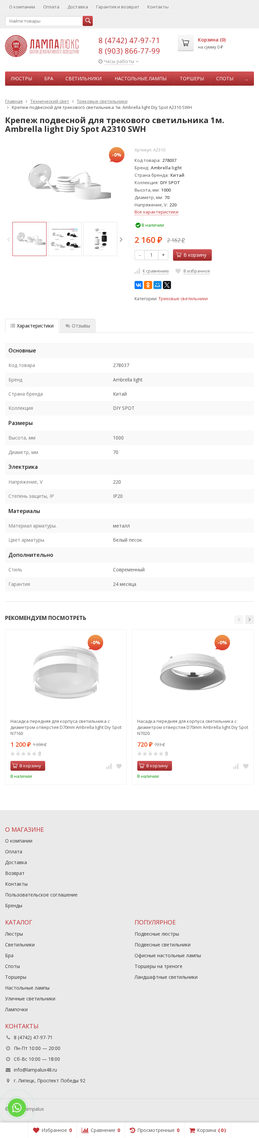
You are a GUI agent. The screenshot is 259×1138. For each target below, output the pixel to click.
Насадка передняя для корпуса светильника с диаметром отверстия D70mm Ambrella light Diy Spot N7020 (192, 727)
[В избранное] (119, 766)
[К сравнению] (109, 766)
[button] (238, 619)
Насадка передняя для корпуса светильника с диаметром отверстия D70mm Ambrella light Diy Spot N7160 (65, 727)
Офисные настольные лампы (168, 955)
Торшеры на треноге (158, 966)
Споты (224, 78)
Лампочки (16, 1009)
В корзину (194, 255)
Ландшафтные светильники (166, 977)
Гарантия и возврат (117, 7)
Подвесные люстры (157, 934)
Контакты (158, 7)
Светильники (83, 78)
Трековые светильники (183, 299)
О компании (22, 7)
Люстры (21, 78)
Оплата (51, 7)
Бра (48, 78)
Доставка (77, 7)
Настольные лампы (141, 78)
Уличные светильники (30, 998)
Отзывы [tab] (81, 325)
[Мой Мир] (157, 285)
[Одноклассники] (148, 285)
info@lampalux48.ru (35, 1069)
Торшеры (192, 78)
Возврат (15, 873)
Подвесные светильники (163, 944)
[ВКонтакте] (139, 285)
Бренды (13, 905)
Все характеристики (156, 212)
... (246, 78)
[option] (29, 239)
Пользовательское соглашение (41, 894)
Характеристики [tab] (35, 325)
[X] (167, 285)
